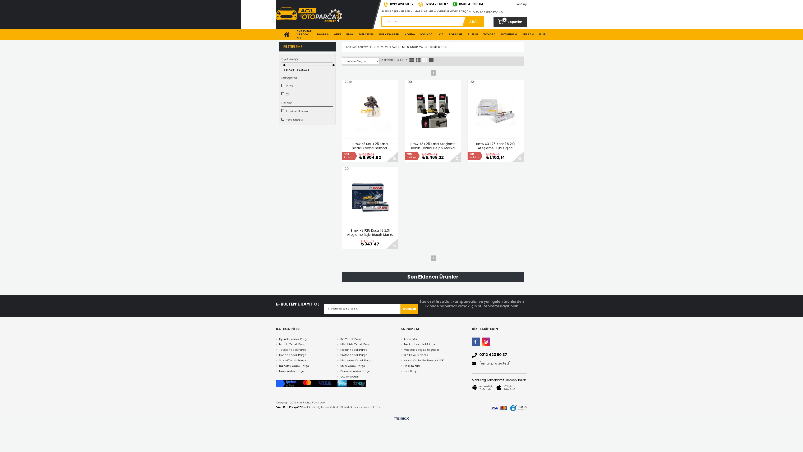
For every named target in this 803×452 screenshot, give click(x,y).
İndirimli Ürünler (297, 111)
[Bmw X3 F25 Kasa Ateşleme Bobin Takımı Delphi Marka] (433, 111)
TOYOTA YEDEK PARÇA (487, 12)
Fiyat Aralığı (289, 59)
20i (288, 94)
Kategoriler (289, 78)
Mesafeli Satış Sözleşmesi (421, 350)
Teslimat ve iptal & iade (419, 344)
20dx (289, 86)
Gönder (409, 309)
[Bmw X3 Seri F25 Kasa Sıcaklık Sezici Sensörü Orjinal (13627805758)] (370, 111)
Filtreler (286, 103)
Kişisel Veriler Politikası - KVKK (424, 360)
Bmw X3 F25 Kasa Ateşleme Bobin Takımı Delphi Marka (432, 146)
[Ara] (473, 21)
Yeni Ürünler (294, 120)
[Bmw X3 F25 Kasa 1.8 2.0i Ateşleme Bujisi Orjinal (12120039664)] (495, 111)
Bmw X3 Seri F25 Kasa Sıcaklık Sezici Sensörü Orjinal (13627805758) (370, 146)
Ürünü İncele (392, 157)
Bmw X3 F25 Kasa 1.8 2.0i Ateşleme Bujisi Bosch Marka (370, 233)
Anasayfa (410, 339)
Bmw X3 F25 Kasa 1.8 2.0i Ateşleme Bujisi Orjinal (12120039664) (495, 146)
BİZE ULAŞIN (390, 11)
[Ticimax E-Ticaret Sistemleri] (401, 419)
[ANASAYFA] (285, 34)
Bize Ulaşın (411, 371)
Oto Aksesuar (349, 376)
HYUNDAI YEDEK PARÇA (452, 11)
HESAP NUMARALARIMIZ (417, 11)
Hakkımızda (412, 366)
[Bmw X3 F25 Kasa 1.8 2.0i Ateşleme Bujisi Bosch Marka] (370, 197)
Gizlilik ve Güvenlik (416, 355)
